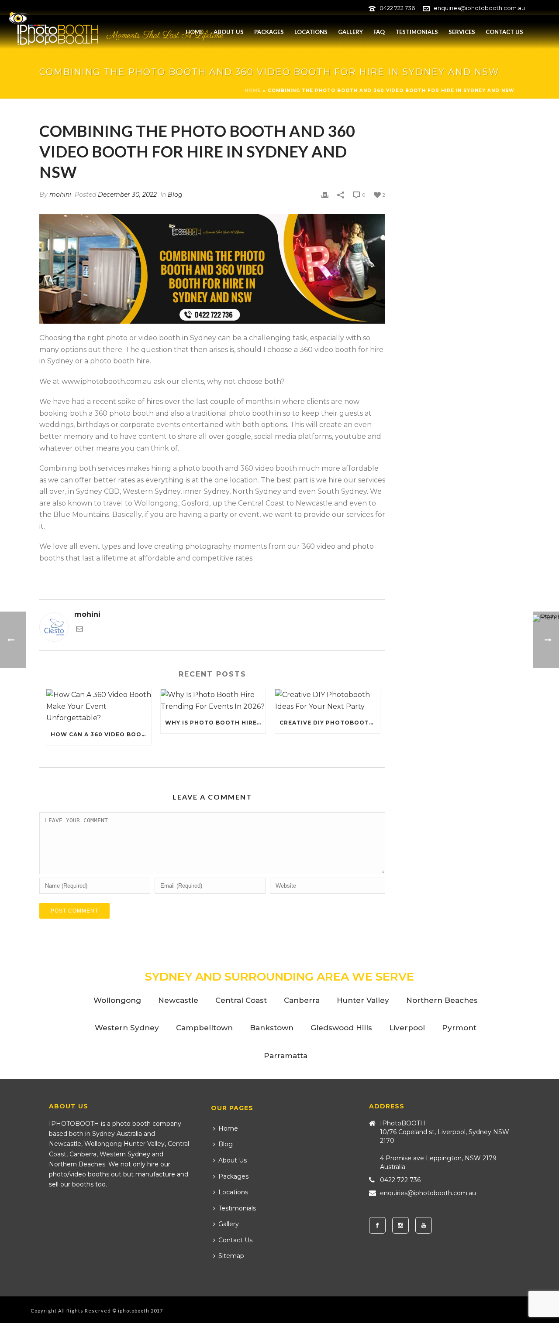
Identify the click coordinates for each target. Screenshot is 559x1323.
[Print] (324, 195)
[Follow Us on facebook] (377, 1225)
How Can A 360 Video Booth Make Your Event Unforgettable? (101, 734)
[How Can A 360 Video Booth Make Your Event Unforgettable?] (98, 706)
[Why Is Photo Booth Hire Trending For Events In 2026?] (213, 700)
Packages (269, 31)
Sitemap (231, 1256)
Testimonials (416, 31)
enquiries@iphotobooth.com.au (479, 7)
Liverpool (407, 1027)
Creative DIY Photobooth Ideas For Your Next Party (330, 722)
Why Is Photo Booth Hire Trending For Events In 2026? (215, 722)
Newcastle (178, 1000)
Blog (175, 194)
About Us (229, 31)
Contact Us (504, 31)
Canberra (302, 1000)
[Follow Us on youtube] (423, 1225)
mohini (60, 194)
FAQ (379, 31)
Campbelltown (204, 1027)
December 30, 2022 (127, 194)
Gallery (350, 31)
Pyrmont (459, 1027)
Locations (311, 31)
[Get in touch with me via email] (79, 630)
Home (253, 90)
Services (462, 31)
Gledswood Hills (341, 1027)
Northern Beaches (442, 1000)
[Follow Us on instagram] (400, 1225)
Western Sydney (127, 1027)
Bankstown (271, 1027)
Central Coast (241, 1000)
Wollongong (117, 1000)
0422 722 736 (397, 7)
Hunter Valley (363, 1000)
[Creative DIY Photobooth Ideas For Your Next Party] (327, 700)
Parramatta (285, 1055)
